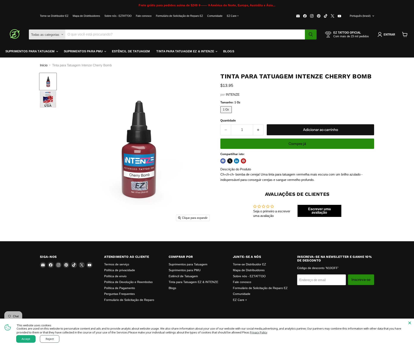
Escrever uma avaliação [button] (319, 210)
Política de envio (115, 276)
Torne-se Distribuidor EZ (54, 15)
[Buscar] (311, 34)
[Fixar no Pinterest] (243, 160)
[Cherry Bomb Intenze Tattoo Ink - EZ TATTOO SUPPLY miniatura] (47, 81)
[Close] (410, 323)
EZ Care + (233, 15)
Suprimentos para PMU (84, 51)
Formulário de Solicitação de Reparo (129, 300)
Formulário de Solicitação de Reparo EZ (179, 15)
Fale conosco (144, 15)
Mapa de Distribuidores (86, 15)
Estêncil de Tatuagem (131, 51)
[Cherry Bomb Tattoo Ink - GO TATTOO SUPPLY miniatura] (47, 99)
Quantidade (228, 120)
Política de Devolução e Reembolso (128, 282)
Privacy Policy (258, 332)
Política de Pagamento (119, 288)
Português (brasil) (360, 15)
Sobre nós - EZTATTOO (118, 15)
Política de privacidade (119, 270)
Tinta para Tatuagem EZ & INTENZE (185, 51)
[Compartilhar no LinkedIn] (236, 160)
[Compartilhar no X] (229, 160)
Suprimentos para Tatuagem (30, 51)
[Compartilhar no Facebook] (223, 160)
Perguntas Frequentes (119, 294)
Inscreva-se (361, 279)
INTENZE (233, 94)
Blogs (228, 51)
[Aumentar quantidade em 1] (258, 129)
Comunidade (215, 15)
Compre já (297, 144)
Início (43, 65)
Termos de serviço (116, 264)
